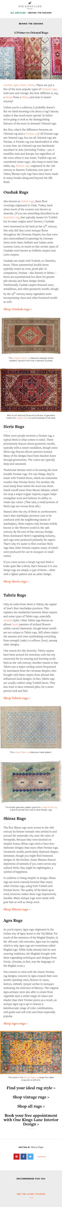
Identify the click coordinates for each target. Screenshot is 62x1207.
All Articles (18, 13)
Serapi (9, 97)
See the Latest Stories (31, 1194)
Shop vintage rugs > (31, 1097)
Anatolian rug (11, 217)
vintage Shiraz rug (49, 807)
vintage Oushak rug (21, 358)
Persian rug (31, 133)
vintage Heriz (22, 418)
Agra (16, 85)
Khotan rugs (23, 165)
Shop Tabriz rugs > (17, 698)
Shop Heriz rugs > (16, 581)
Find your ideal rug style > (31, 1088)
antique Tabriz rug (22, 752)
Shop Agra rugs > (15, 1023)
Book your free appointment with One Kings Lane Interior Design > (31, 1120)
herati (15, 624)
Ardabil (7, 620)
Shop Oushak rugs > (17, 309)
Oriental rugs (49, 89)
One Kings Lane (30, 5)
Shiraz (25, 97)
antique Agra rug (31, 1077)
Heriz (23, 85)
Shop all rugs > (31, 1106)
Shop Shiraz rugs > (16, 909)
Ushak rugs (27, 201)
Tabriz (31, 85)
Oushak (7, 85)
